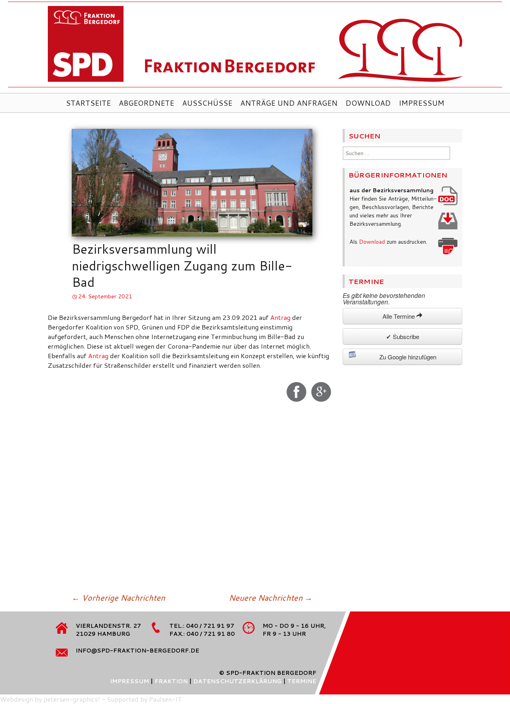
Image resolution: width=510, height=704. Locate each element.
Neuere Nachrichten (270, 597)
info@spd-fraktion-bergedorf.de (137, 651)
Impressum (421, 103)
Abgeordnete (146, 103)
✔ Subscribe (402, 336)
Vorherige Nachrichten (118, 597)
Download (368, 103)
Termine (301, 681)
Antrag (280, 317)
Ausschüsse (207, 103)
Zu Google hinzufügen (407, 357)
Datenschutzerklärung (237, 681)
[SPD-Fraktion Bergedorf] (255, 46)
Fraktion (171, 681)
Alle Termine (399, 316)
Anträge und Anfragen (288, 103)
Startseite (88, 103)
